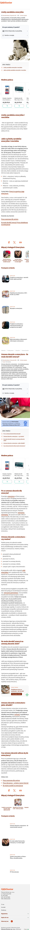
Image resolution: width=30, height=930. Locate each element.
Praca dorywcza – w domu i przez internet (15, 783)
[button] (9, 242)
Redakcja (3, 910)
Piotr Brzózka (8, 362)
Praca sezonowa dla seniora (9, 219)
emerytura (11, 496)
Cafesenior (3, 350)
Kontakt (3, 907)
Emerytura (18, 350)
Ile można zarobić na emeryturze (13, 786)
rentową (17, 715)
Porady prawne (10, 350)
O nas (2, 904)
